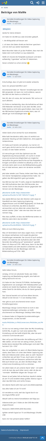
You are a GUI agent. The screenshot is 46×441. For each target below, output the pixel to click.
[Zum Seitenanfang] (42, 438)
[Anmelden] (37, 3)
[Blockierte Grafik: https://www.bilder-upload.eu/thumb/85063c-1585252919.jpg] (18, 224)
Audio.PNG (6, 322)
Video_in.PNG (15, 322)
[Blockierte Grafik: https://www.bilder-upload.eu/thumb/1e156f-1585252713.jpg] (18, 194)
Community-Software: (23, 438)
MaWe (9, 23)
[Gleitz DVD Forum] (4, 3)
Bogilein (7, 29)
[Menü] (43, 3)
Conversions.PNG (26, 322)
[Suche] (32, 3)
